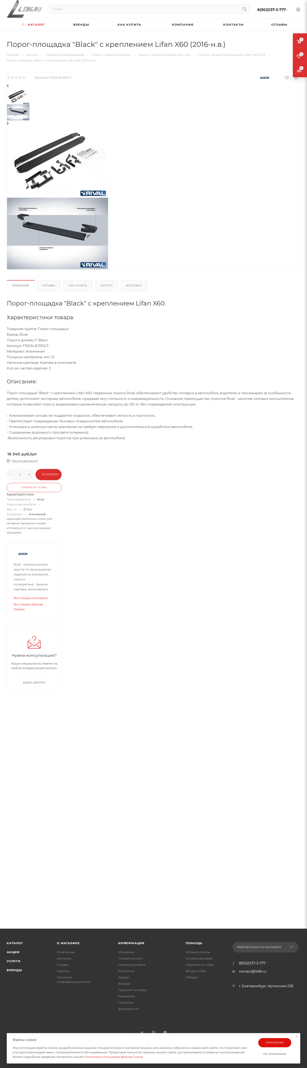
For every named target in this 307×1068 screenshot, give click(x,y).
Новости (63, 971)
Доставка (134, 285)
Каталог (15, 943)
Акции (13, 952)
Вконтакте (142, 1032)
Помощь (194, 943)
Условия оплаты (130, 958)
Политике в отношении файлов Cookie (113, 1057)
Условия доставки (131, 964)
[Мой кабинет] (298, 10)
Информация (131, 943)
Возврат (124, 983)
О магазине (68, 943)
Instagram (153, 1032)
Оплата (107, 285)
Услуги (13, 961)
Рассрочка (126, 971)
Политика (125, 1002)
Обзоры (192, 977)
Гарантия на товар (132, 990)
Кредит (123, 977)
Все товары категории (31, 598)
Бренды (14, 970)
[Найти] (244, 9)
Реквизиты (126, 996)
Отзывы (48, 285)
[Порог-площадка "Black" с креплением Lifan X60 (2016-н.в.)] (57, 161)
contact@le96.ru (252, 971)
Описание (20, 285)
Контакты (64, 958)
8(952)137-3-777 (271, 10)
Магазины (126, 952)
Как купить (78, 285)
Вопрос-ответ (196, 971)
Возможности (128, 1009)
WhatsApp (165, 1032)
